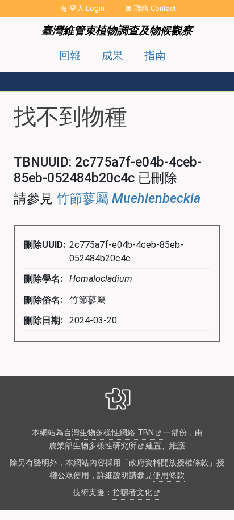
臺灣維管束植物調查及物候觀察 (117, 30)
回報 (70, 55)
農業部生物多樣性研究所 (92, 446)
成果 (112, 55)
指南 (155, 55)
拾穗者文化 (132, 492)
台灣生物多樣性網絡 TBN (109, 433)
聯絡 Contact (155, 8)
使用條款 (169, 475)
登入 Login (87, 8)
